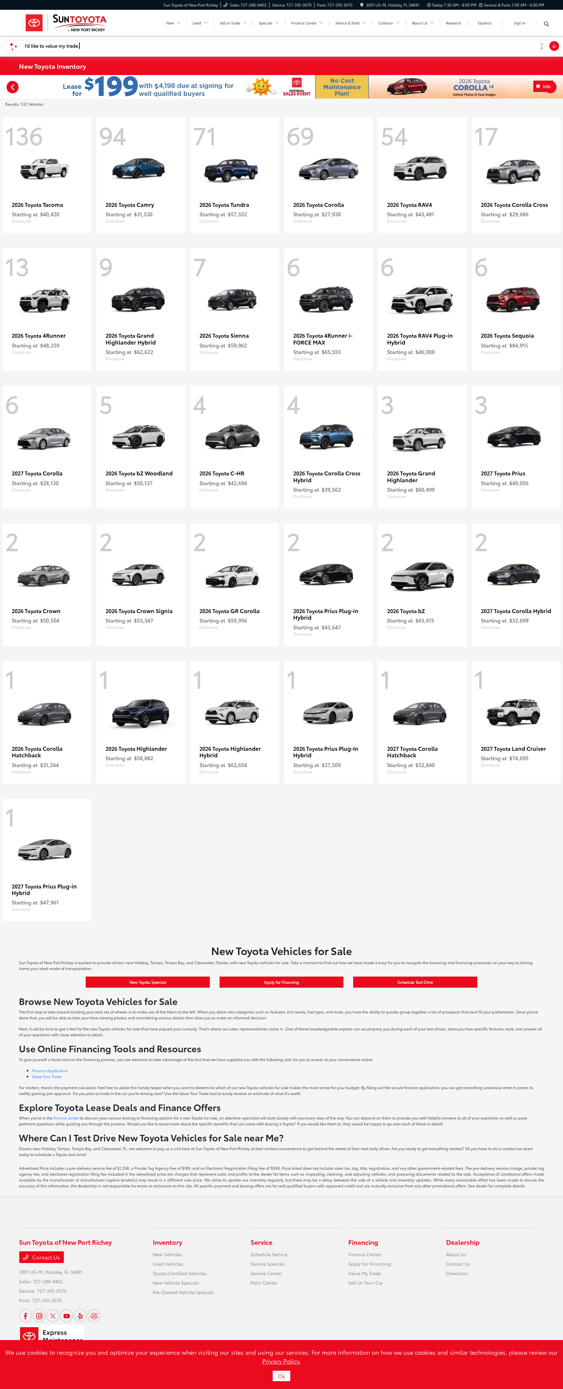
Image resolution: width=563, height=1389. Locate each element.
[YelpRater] (80, 1315)
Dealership (463, 1241)
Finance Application (50, 1070)
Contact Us (45, 1257)
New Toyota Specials (147, 982)
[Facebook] (25, 1315)
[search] (546, 24)
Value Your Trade (47, 1076)
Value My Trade (364, 1273)
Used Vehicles (168, 1263)
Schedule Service (269, 1254)
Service (261, 1241)
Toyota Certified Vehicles (180, 1273)
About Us (456, 1254)
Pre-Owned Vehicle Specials (183, 1292)
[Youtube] (66, 1315)
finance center (66, 1117)
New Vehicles (167, 1254)
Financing (363, 1241)
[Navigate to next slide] (558, 87)
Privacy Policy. (281, 1361)
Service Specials (268, 1263)
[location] (361, 5)
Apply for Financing (281, 982)
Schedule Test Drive (415, 982)
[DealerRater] (93, 1315)
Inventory (167, 1241)
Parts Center (264, 1282)
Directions (457, 1273)
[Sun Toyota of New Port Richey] (65, 21)
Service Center (266, 1273)
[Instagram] (39, 1315)
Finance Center (364, 1254)
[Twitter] (52, 1315)
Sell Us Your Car (365, 1282)
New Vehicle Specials (176, 1282)
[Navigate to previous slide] (5, 87)
